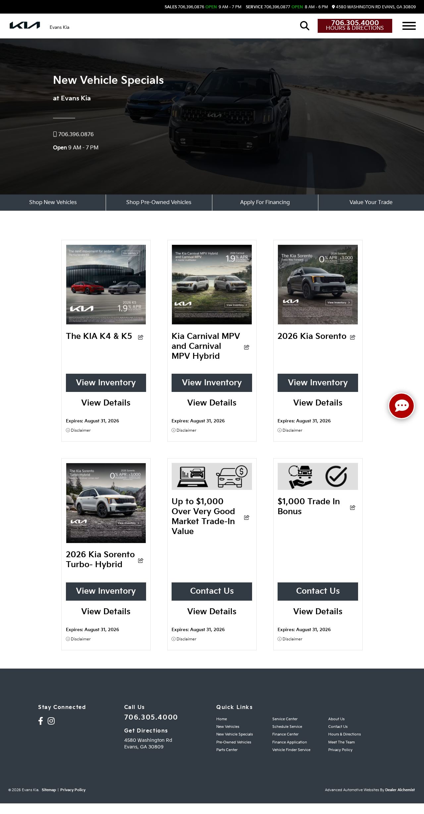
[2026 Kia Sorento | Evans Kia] (318, 322)
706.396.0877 (268, 7)
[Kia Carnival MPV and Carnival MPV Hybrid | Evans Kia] (212, 322)
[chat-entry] (401, 406)
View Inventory (106, 383)
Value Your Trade (371, 202)
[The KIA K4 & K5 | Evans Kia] (106, 322)
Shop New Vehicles (53, 202)
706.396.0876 (184, 7)
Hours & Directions (355, 28)
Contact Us (212, 591)
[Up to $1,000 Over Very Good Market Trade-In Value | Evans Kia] (212, 487)
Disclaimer (80, 430)
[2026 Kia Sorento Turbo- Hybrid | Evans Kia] (106, 541)
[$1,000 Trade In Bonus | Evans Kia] (318, 487)
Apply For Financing (265, 202)
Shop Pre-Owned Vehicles (158, 202)
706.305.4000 (355, 23)
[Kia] (24, 26)
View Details (106, 403)
